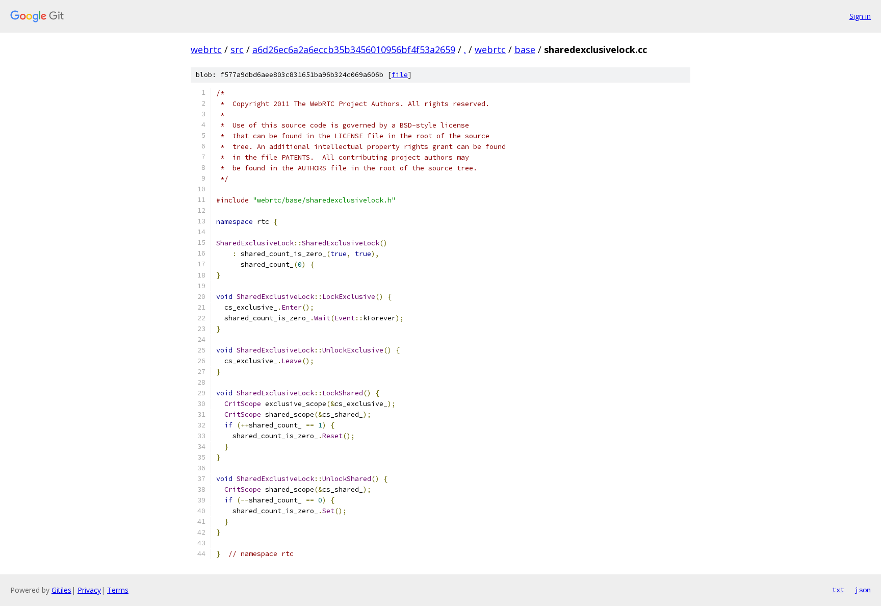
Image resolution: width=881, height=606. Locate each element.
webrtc (206, 49)
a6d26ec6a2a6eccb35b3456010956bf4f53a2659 (353, 49)
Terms (117, 590)
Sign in (860, 16)
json (862, 589)
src (237, 49)
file (400, 74)
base (524, 49)
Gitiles (61, 590)
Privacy (89, 590)
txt (838, 589)
